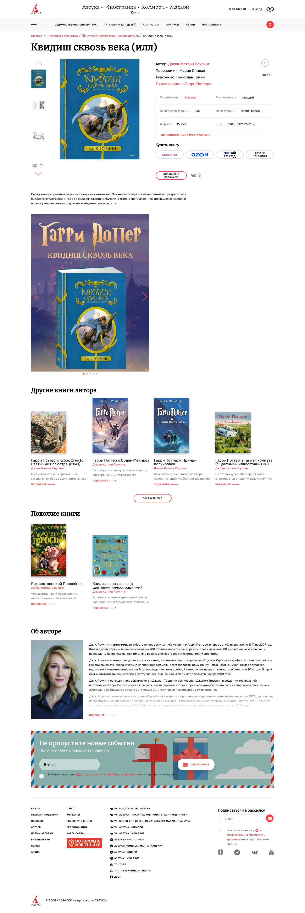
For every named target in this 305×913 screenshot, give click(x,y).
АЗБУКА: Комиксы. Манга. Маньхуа (138, 845)
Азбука (90, 7)
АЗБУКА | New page (127, 858)
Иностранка (120, 7)
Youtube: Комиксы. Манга (132, 870)
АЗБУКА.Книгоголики (129, 839)
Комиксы (172, 24)
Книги (135, 12)
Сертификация (77, 827)
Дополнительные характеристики (185, 135)
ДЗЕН (117, 877)
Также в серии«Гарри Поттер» (183, 84)
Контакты (73, 814)
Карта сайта (75, 833)
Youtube (120, 864)
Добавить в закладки (171, 175)
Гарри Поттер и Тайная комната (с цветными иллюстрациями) (243, 462)
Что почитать (211, 25)
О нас (70, 808)
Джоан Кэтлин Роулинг (189, 64)
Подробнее (39, 484)
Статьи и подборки (44, 814)
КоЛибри (152, 7)
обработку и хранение (121, 774)
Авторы (36, 827)
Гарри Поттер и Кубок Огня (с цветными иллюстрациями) (57, 462)
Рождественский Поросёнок (57, 584)
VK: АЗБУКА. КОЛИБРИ (128, 827)
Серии (190, 25)
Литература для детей (120, 24)
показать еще (152, 498)
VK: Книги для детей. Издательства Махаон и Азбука (152, 821)
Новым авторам (42, 833)
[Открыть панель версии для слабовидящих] (270, 9)
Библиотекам (40, 839)
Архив (35, 852)
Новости (37, 821)
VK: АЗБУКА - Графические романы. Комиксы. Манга (150, 814)
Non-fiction (151, 24)
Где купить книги (79, 821)
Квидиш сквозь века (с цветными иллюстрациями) (117, 585)
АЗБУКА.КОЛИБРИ (125, 852)
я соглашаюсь (91, 774)
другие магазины (260, 154)
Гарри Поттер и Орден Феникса (121, 460)
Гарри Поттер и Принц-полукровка (175, 462)
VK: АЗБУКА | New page (129, 833)
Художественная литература (76, 24)
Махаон (179, 7)
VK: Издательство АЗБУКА (132, 808)
